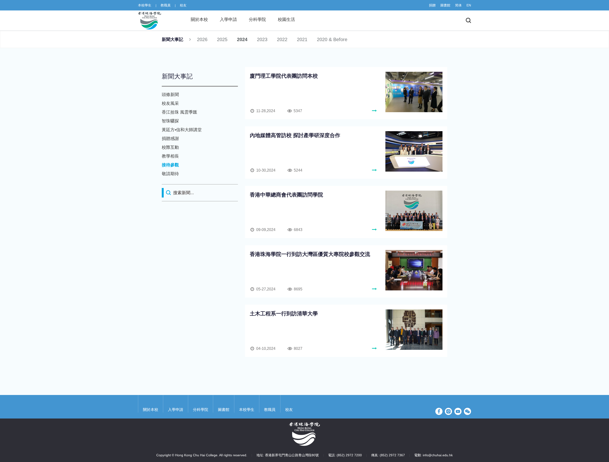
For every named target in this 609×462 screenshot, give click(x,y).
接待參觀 (170, 165)
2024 (242, 39)
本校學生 (144, 5)
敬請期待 (170, 173)
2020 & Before (332, 39)
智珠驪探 (170, 121)
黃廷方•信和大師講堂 (182, 129)
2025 (222, 39)
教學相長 (170, 156)
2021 (302, 39)
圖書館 (445, 5)
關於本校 (150, 410)
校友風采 (170, 103)
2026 (202, 39)
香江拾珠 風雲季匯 (179, 112)
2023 (262, 39)
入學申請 (175, 410)
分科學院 (200, 410)
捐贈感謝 (170, 138)
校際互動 (170, 147)
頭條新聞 (170, 94)
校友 (183, 5)
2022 (282, 39)
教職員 (166, 5)
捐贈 (432, 5)
